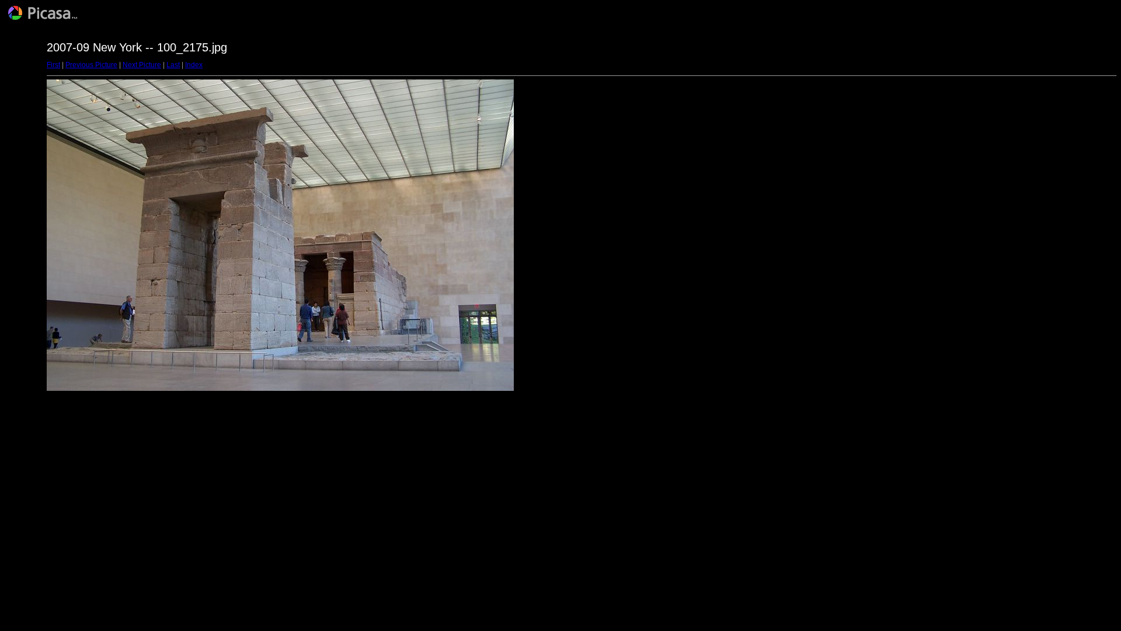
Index (194, 65)
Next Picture (142, 65)
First (53, 65)
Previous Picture (91, 65)
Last (173, 65)
